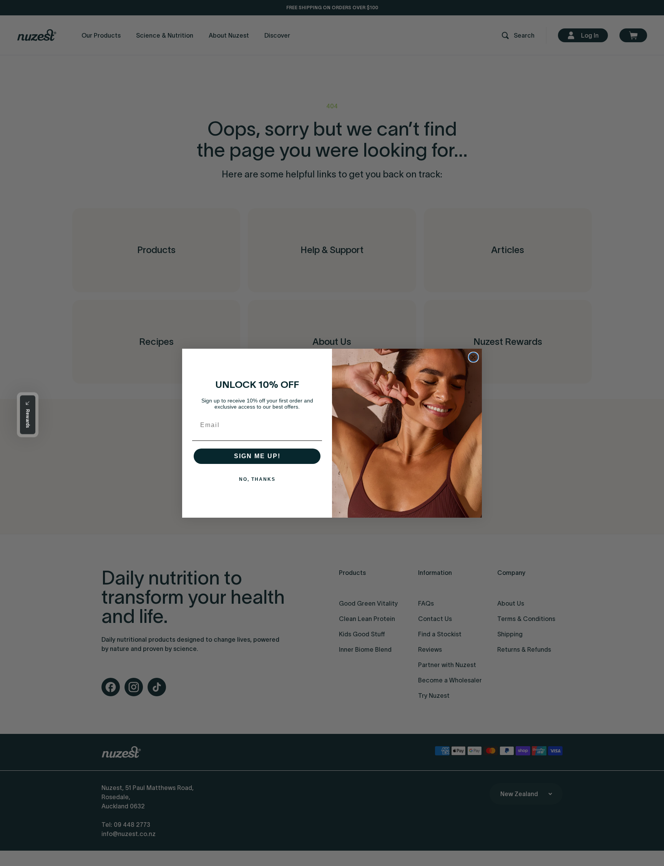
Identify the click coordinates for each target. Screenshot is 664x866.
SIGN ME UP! (257, 456)
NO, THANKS (257, 479)
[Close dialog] (473, 357)
